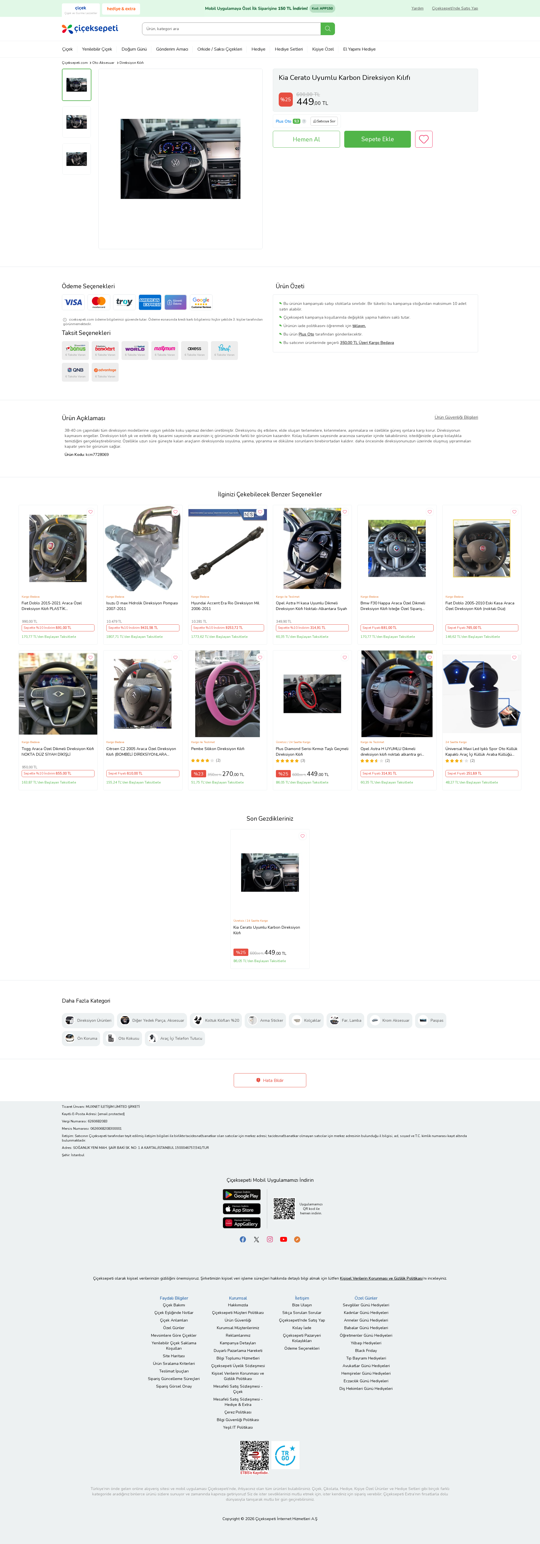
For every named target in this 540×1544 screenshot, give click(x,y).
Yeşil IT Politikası (238, 1427)
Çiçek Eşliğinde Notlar (174, 1312)
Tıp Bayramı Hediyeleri (366, 1358)
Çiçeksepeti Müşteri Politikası (238, 1312)
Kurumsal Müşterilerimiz (238, 1328)
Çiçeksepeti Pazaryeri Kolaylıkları (302, 1338)
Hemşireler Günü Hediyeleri (366, 1373)
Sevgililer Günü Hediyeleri (366, 1305)
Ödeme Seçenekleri (302, 1348)
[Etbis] (254, 1457)
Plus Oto (283, 121)
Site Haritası (174, 1356)
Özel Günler (173, 1328)
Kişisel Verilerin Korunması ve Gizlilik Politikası (238, 1376)
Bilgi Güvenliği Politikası (238, 1420)
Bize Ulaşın (302, 1305)
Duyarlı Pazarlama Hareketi (238, 1350)
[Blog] (297, 1239)
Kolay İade (301, 1328)
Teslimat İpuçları (174, 1371)
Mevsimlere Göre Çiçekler (174, 1335)
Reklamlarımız (238, 1335)
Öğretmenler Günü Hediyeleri (366, 1335)
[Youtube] (283, 1239)
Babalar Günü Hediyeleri (366, 1328)
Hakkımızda (238, 1305)
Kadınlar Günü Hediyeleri (366, 1312)
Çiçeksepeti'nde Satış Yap (455, 8)
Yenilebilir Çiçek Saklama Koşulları (174, 1345)
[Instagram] (270, 1239)
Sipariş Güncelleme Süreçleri (174, 1378)
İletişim (302, 1298)
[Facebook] (243, 1239)
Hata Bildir (273, 1080)
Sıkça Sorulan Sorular (301, 1312)
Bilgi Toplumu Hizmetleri (238, 1358)
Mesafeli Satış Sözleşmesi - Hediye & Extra (238, 1402)
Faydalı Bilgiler (174, 1298)
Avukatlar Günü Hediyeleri (366, 1366)
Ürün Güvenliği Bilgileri (456, 417)
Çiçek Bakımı (174, 1305)
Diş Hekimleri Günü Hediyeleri (366, 1388)
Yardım (417, 8)
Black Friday (366, 1350)
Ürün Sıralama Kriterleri (174, 1363)
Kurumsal (238, 1298)
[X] (256, 1239)
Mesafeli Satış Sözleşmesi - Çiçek (238, 1389)
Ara (328, 28)
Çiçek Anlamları (174, 1320)
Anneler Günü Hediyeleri (366, 1320)
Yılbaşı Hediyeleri (366, 1343)
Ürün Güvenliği (238, 1320)
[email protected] (111, 1114)
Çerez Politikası (237, 1412)
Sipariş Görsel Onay (174, 1386)
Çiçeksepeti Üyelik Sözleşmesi (238, 1366)
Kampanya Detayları (238, 1343)
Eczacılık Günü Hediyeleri (366, 1381)
